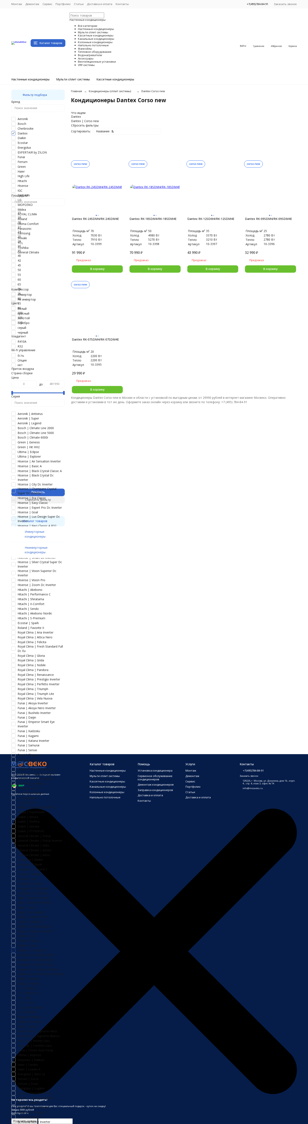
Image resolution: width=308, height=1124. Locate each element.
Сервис (47, 4)
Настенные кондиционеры (30, 79)
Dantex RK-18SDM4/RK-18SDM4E (152, 219)
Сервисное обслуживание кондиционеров (155, 777)
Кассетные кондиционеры (115, 79)
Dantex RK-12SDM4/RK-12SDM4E (210, 219)
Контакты (122, 4)
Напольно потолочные (105, 797)
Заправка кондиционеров (155, 790)
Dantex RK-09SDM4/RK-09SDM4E (268, 219)
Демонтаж (32, 4)
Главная (76, 91)
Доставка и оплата (99, 4)
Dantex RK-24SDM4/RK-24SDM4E (95, 219)
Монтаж (16, 4)
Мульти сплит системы (73, 79)
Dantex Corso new (153, 91)
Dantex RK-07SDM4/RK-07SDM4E (95, 339)
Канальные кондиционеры (108, 786)
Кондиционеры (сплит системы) (110, 91)
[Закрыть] (154, 1093)
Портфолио (63, 4)
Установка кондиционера (155, 770)
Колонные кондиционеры (107, 792)
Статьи (79, 4)
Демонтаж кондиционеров (156, 784)
